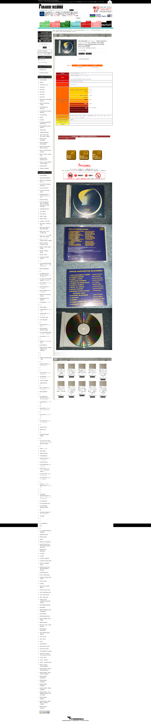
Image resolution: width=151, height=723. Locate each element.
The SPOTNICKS (43, 462)
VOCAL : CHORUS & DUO (45, 662)
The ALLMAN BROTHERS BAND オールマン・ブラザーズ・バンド (45, 265)
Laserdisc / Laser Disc (45, 221)
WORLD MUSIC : (43, 165)
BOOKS (41, 82)
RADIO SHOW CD (44, 199)
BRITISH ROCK (43, 536)
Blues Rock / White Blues (45, 541)
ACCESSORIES (43, 79)
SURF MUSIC (43, 130)
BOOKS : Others (43, 254)
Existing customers (44, 72)
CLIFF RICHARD (43, 319)
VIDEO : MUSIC (43, 216)
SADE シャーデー (44, 448)
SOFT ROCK (43, 639)
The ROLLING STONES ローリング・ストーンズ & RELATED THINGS (45, 442)
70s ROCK (42, 89)
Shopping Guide (44, 10)
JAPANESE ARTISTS (44, 209)
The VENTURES (43, 114)
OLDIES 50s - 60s (44, 84)
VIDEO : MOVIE (43, 218)
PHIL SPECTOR (43, 427)
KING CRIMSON (43, 391)
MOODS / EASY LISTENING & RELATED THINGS (45, 601)
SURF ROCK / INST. (44, 648)
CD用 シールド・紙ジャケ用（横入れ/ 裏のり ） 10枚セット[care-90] (82, 390)
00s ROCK (42, 96)
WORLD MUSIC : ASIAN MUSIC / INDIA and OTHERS (45, 703)
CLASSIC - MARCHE (44, 558)
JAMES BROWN (43, 382)
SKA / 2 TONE (43, 636)
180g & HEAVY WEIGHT (45, 177)
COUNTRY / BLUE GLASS (45, 560)
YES (41, 525)
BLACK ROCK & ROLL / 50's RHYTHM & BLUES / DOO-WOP (45, 546)
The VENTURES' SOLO (45, 503)
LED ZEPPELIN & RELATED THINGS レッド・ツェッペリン (45, 398)
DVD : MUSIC (43, 211)
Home (54, 30)
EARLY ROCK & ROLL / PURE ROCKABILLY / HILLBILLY (45, 569)
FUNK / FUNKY (43, 581)
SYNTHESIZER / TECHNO (45, 651)
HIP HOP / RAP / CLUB (45, 589)
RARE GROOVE (43, 622)
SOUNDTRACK (43, 643)
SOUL (41, 641)
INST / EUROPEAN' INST (45, 592)
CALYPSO (42, 553)
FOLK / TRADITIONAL (45, 574)
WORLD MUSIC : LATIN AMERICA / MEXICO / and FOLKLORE (45, 694)
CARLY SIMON (43, 307)
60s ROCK (42, 87)
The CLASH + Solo (44, 317)
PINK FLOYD (43, 429)
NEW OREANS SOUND (45, 605)
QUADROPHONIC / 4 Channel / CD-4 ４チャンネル (45, 196)
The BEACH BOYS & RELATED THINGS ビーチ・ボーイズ (45, 275)
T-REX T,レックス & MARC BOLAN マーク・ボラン (45, 485)
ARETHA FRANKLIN (44, 268)
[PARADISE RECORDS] (51, 6)
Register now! (43, 69)
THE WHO (42, 516)
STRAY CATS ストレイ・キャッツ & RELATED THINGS (45, 470)
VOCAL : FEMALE (44, 659)
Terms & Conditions (43, 50)
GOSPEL (42, 583)
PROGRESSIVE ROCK (45, 616)
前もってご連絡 (100, 170)
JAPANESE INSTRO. (44, 132)
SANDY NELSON (43, 453)
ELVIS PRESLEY (43, 345)
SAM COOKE (43, 451)
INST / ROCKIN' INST (44, 594)
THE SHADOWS (43, 455)
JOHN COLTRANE (44, 380)
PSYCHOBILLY (43, 613)
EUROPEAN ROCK (44, 572)
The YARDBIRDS (43, 523)
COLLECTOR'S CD (44, 188)
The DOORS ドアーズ (45, 336)
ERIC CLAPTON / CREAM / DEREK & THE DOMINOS (45, 349)
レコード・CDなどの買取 (44, 53)
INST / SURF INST (44, 597)
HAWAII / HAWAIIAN (44, 168)
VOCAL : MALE (43, 657)
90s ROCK (42, 94)
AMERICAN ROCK (44, 534)
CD (74, 30)
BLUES (41, 117)
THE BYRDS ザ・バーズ (45, 302)
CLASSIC (42, 119)
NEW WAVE (42, 607)
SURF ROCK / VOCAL (45, 646)
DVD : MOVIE (43, 213)
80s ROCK (42, 92)
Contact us (52, 10)
